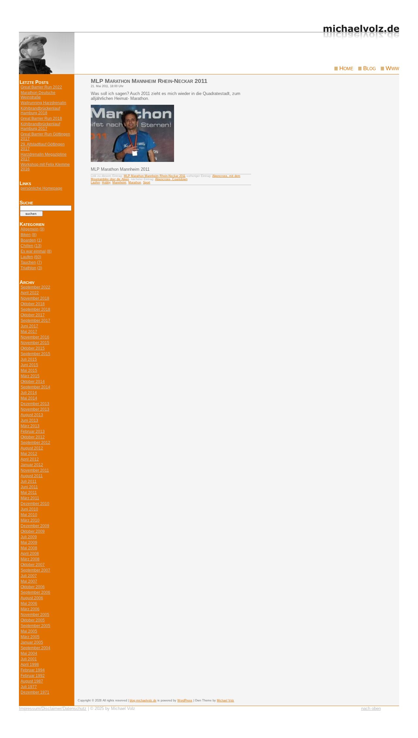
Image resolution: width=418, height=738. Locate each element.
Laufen (27, 257)
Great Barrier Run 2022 (41, 87)
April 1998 (30, 664)
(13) (37, 245)
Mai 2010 (29, 514)
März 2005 (30, 637)
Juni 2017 (29, 326)
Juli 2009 (29, 537)
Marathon (134, 182)
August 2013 (32, 415)
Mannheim (119, 182)
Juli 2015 (29, 359)
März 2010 (30, 520)
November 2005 (35, 614)
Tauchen (28, 262)
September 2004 (35, 648)
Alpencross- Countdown (171, 179)
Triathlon (28, 268)
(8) (34, 234)
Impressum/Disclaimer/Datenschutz (53, 708)
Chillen (27, 245)
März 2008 (30, 559)
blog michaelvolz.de (143, 700)
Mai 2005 (29, 631)
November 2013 (35, 409)
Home (346, 68)
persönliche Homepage (41, 188)
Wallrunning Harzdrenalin (43, 103)
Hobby (106, 182)
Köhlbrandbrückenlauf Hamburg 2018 (40, 110)
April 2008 (30, 553)
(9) (42, 229)
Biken (26, 234)
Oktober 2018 (33, 304)
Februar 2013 (33, 431)
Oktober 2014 (33, 381)
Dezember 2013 (35, 403)
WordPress (184, 700)
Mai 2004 (29, 653)
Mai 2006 (29, 603)
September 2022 (35, 287)
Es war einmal (33, 251)
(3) (39, 268)
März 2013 (30, 426)
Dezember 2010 (35, 503)
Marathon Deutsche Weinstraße (38, 95)
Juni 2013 (29, 420)
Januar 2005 (32, 642)
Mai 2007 (29, 581)
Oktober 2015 (33, 348)
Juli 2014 (29, 392)
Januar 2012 (32, 465)
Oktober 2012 (33, 437)
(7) (39, 262)
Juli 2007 (29, 575)
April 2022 (30, 292)
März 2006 (30, 609)
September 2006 (35, 592)
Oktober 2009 (33, 531)
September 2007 (35, 570)
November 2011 (35, 470)
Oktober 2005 (33, 620)
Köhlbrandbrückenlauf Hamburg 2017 (40, 126)
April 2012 (30, 459)
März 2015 (30, 376)
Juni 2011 (29, 487)
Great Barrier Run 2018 (41, 118)
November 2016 (35, 337)
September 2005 (35, 625)
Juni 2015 (29, 365)
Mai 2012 (29, 453)
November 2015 (35, 342)
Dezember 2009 (35, 526)
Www (392, 68)
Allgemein (30, 229)
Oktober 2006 (33, 587)
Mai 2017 (29, 331)
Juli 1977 (29, 686)
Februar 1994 (33, 670)
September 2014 (35, 387)
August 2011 (32, 476)
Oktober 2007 (33, 564)
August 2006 (32, 598)
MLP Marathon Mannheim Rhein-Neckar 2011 (154, 176)
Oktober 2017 (33, 315)
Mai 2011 (29, 492)
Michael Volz (225, 700)
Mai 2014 (29, 398)
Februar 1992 (33, 675)
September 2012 (35, 442)
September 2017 (35, 320)
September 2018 (35, 309)
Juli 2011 (29, 481)
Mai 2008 (29, 548)
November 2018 (35, 298)
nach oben (371, 708)
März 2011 (30, 498)
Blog (369, 68)
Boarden (28, 240)
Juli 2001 (29, 659)
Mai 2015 (29, 370)
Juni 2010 (29, 509)
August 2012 (32, 448)
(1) (39, 240)
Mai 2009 (29, 542)
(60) (37, 257)
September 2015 (35, 354)
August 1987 (32, 681)
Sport (146, 182)
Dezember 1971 (35, 692)
